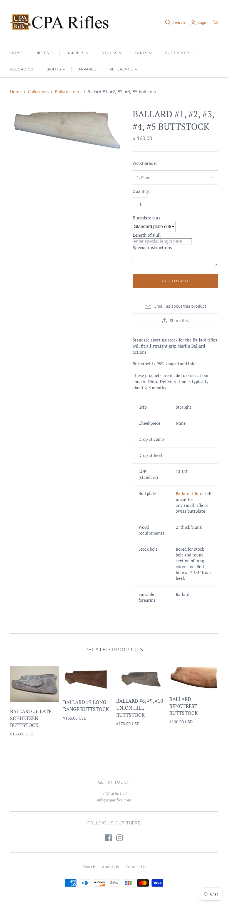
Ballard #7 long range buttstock (86, 705)
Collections (38, 91)
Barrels (75, 53)
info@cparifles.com (114, 800)
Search (178, 22)
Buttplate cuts (146, 218)
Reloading (21, 69)
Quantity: (141, 191)
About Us (110, 866)
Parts (141, 53)
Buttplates (178, 53)
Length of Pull (147, 235)
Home (16, 53)
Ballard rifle (187, 493)
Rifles (42, 53)
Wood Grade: (145, 163)
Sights (54, 69)
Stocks (110, 53)
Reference (121, 69)
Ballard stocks (68, 91)
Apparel (87, 69)
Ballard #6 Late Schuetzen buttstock (30, 718)
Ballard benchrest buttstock (183, 706)
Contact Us (136, 866)
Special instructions (152, 247)
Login (203, 22)
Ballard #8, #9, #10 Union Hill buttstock (139, 707)
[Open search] (168, 22)
